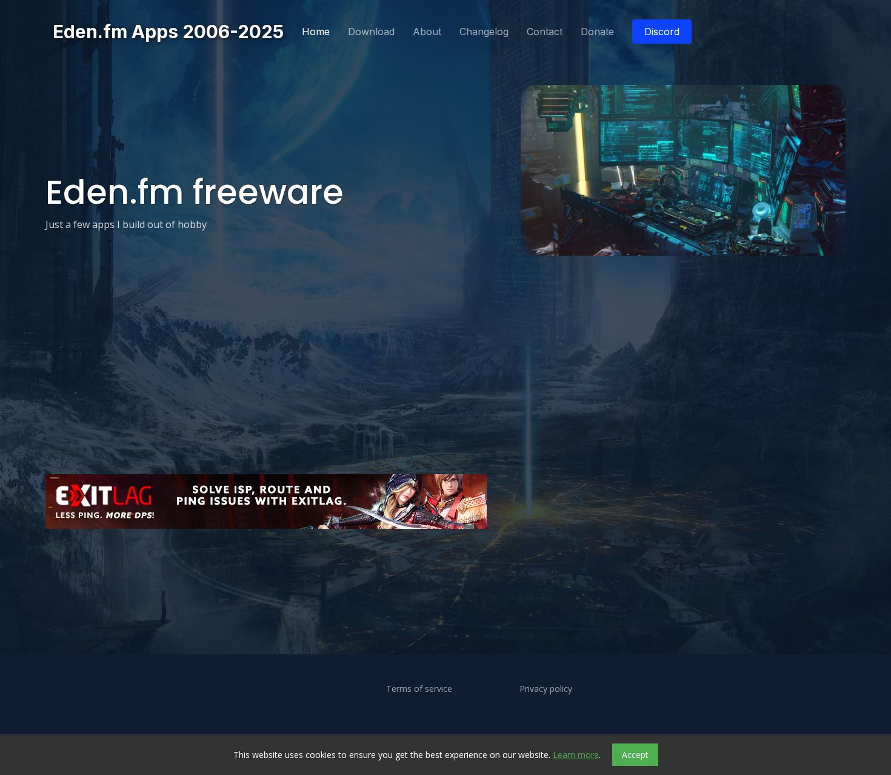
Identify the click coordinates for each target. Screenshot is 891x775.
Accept (635, 754)
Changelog (484, 31)
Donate (597, 31)
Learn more (576, 754)
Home (316, 31)
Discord (661, 31)
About (427, 31)
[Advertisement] (409, 567)
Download (371, 31)
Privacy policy (545, 689)
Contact (544, 31)
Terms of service (419, 689)
